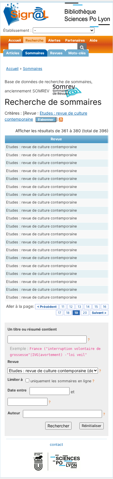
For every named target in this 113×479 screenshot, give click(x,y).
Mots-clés (77, 53)
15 (96, 307)
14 (88, 307)
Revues (56, 53)
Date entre (17, 390)
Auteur (14, 413)
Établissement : (17, 30)
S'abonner (46, 120)
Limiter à (15, 379)
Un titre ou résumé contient (32, 329)
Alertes (54, 40)
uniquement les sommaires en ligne (60, 381)
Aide (93, 40)
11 (62, 307)
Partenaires (75, 40)
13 (79, 307)
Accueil (14, 40)
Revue (13, 361)
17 (59, 313)
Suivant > (99, 313)
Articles (12, 53)
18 (68, 313)
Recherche (34, 40)
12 (71, 307)
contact (56, 444)
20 (85, 313)
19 (76, 313)
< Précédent (47, 307)
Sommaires (34, 53)
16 (104, 307)
